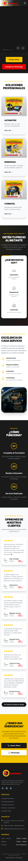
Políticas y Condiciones (8, 808)
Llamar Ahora (15, 745)
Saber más (7, 130)
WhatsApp (15, 753)
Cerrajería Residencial (7, 801)
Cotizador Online (6, 811)
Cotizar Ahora (14, 60)
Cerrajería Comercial (7, 804)
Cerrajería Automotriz (7, 798)
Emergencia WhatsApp (14, 67)
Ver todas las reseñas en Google (14, 704)
